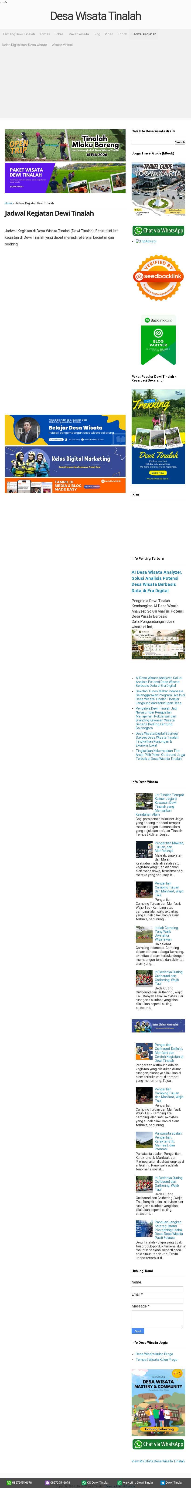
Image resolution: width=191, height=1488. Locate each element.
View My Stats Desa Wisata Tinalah (158, 1461)
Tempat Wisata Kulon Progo (156, 1359)
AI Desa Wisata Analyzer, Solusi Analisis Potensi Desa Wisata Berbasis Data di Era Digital (159, 682)
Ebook (122, 34)
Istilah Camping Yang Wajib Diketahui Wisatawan (166, 933)
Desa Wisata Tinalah (95, 16)
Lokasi (59, 34)
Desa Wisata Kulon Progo (154, 1354)
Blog (97, 34)
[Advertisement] (95, 85)
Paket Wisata (79, 34)
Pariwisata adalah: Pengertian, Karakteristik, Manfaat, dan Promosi (168, 1141)
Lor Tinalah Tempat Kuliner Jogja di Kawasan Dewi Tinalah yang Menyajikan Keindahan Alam (160, 804)
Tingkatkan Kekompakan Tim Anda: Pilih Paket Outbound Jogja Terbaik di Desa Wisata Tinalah (160, 755)
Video (109, 34)
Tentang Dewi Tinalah (18, 34)
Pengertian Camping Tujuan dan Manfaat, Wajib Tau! (169, 889)
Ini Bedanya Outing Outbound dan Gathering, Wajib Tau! (169, 977)
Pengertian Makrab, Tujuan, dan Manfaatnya (169, 847)
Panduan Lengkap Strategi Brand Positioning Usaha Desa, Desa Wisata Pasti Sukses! (169, 1230)
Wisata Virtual (62, 45)
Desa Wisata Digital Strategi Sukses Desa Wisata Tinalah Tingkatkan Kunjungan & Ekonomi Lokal (157, 739)
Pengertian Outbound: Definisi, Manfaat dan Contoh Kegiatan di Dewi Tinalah (169, 1052)
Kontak (45, 34)
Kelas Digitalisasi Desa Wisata (24, 45)
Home (8, 203)
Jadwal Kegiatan (144, 34)
